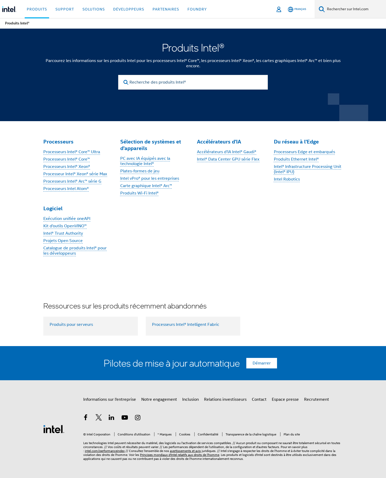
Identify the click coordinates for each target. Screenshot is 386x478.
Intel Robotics (287, 179)
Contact (259, 399)
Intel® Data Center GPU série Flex (228, 159)
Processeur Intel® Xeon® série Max (75, 174)
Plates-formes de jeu (139, 171)
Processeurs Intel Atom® (66, 188)
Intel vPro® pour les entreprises (149, 178)
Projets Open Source (63, 240)
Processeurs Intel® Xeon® (66, 166)
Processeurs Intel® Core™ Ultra (71, 152)
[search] (125, 82)
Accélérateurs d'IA (219, 141)
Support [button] (64, 9)
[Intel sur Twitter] (98, 418)
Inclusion (190, 399)
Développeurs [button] (128, 9)
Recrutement (316, 399)
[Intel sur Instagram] (137, 418)
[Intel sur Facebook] (85, 418)
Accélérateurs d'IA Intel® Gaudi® (226, 152)
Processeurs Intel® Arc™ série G (72, 181)
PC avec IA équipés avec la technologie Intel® (145, 161)
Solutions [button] (93, 9)
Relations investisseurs (225, 399)
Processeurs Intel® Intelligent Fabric (185, 324)
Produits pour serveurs (71, 324)
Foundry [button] (197, 9)
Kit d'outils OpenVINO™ (65, 226)
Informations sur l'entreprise (109, 399)
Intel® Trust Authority (63, 233)
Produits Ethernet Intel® (296, 159)
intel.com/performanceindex (105, 451)
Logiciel (52, 208)
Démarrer (262, 363)
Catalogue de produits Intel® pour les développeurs (75, 250)
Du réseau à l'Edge (296, 141)
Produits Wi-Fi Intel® (139, 193)
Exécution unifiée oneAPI (66, 218)
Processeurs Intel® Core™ (66, 159)
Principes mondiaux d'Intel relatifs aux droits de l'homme (179, 455)
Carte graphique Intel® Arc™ (146, 185)
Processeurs (58, 141)
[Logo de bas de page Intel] (53, 428)
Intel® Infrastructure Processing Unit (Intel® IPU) (307, 169)
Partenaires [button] (166, 9)
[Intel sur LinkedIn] (111, 418)
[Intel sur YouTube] (124, 418)
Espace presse (285, 399)
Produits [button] (37, 9)
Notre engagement (159, 399)
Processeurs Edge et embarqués (304, 152)
